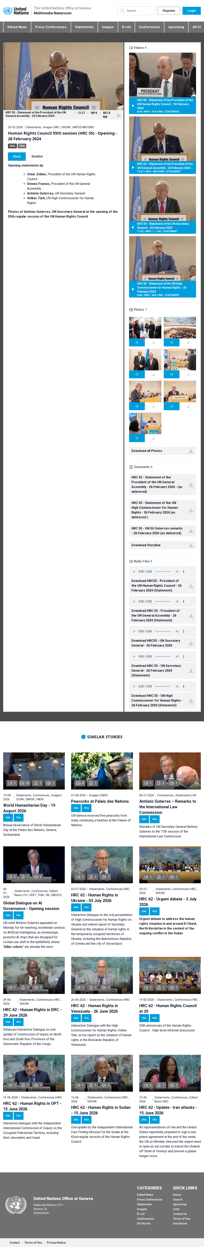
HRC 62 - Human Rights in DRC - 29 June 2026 (32, 1012)
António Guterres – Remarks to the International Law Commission (167, 807)
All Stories (144, 1223)
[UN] (16, 11)
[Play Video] (63, 76)
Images (108, 27)
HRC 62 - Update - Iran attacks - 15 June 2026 (168, 1110)
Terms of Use (181, 1218)
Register (169, 11)
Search (177, 1199)
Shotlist (37, 156)
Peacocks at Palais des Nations (100, 801)
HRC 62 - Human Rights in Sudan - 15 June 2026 (100, 1110)
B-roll (126, 27)
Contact (15, 1242)
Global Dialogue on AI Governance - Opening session (31, 906)
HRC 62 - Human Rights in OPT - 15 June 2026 (32, 1106)
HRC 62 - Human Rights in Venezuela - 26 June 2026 (94, 1008)
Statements (84, 27)
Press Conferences (51, 27)
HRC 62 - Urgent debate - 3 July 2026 (168, 902)
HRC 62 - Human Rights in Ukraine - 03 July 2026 (94, 898)
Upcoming (176, 27)
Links (176, 1209)
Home (177, 1194)
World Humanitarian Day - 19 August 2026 (29, 808)
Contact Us (180, 1213)
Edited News (17, 27)
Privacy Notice (56, 1242)
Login (191, 11)
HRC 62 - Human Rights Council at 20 (168, 1008)
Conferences (149, 27)
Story (17, 156)
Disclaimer (180, 1223)
